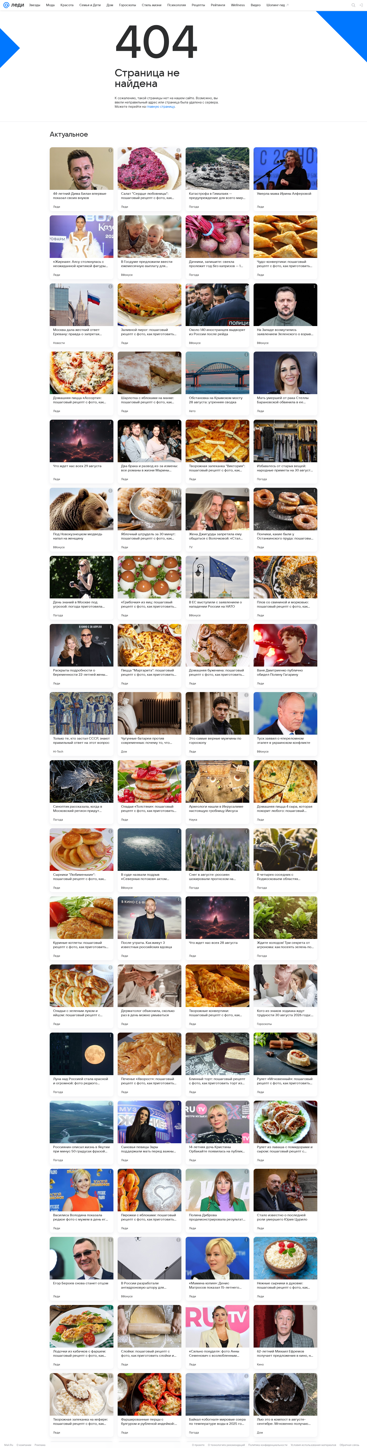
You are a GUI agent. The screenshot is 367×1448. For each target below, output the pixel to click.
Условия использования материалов (313, 1445)
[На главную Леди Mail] (16, 5)
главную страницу (161, 106)
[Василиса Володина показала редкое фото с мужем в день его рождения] (81, 1201)
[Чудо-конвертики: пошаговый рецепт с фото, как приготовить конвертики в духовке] (285, 247)
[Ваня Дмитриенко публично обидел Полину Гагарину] (285, 656)
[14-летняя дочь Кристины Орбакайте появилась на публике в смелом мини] (217, 1133)
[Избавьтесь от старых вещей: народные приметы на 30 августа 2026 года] (285, 452)
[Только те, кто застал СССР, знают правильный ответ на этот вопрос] (81, 724)
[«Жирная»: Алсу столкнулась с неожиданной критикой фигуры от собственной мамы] (81, 247)
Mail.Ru (8, 1445)
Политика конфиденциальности (267, 1445)
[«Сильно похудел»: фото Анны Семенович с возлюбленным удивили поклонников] (217, 1337)
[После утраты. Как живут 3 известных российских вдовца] (149, 928)
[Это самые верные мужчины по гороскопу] (217, 724)
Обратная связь (349, 1445)
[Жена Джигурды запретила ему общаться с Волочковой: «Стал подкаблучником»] (217, 520)
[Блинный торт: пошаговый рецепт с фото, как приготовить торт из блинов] (217, 1064)
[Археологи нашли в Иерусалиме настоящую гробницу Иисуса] (217, 792)
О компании (24, 1445)
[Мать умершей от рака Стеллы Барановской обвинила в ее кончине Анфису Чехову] (285, 383)
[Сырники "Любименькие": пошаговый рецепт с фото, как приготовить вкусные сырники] (81, 860)
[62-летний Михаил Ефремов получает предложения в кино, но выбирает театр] (285, 1337)
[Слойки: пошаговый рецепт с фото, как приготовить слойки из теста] (149, 1337)
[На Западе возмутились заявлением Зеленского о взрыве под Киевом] (285, 315)
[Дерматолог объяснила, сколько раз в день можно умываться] (149, 996)
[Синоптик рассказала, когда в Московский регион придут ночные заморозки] (81, 792)
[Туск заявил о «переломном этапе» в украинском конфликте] (285, 724)
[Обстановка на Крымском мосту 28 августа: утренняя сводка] (217, 383)
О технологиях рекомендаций (226, 1445)
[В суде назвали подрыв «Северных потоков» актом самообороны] (149, 860)
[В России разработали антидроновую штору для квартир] (149, 1269)
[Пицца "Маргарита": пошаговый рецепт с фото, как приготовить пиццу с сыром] (149, 656)
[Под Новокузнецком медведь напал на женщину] (81, 520)
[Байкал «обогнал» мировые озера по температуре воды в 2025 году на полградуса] (217, 1405)
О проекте (198, 1445)
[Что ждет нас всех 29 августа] (81, 452)
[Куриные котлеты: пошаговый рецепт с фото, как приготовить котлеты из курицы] (81, 928)
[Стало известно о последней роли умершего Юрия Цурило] (285, 1201)
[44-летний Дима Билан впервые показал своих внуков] (81, 179)
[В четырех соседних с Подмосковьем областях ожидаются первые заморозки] (285, 860)
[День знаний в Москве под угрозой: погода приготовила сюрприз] (81, 588)
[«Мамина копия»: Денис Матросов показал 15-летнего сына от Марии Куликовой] (217, 1269)
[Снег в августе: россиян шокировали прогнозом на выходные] (217, 860)
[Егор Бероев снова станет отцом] (81, 1269)
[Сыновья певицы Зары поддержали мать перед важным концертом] (149, 1133)
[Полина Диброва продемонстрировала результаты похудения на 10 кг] (217, 1201)
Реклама (40, 1445)
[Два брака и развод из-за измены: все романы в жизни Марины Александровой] (149, 452)
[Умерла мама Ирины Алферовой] (285, 179)
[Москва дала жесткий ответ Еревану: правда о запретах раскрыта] (81, 315)
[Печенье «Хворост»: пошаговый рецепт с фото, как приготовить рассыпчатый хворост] (149, 1064)
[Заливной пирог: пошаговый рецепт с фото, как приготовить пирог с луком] (149, 315)
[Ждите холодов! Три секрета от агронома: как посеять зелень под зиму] (285, 928)
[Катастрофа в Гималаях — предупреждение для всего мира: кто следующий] (217, 179)
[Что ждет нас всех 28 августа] (217, 928)
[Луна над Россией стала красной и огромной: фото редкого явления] (81, 1064)
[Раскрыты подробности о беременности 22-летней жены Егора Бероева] (81, 656)
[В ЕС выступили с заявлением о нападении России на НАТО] (217, 588)
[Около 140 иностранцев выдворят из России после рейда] (217, 315)
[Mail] (6, 5)
